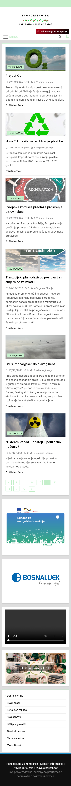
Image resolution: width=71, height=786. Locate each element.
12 (55, 482)
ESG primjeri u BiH (17, 724)
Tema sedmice (15, 132)
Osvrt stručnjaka (16, 731)
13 (8, 489)
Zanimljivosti (15, 67)
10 (39, 482)
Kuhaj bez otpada (17, 709)
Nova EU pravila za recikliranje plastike (34, 141)
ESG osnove (15, 268)
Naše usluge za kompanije (22, 763)
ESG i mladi (13, 702)
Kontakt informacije (51, 763)
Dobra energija (15, 695)
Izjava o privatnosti (47, 768)
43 (24, 489)
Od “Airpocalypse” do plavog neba (30, 364)
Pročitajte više (13, 105)
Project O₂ (13, 76)
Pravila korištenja (23, 768)
